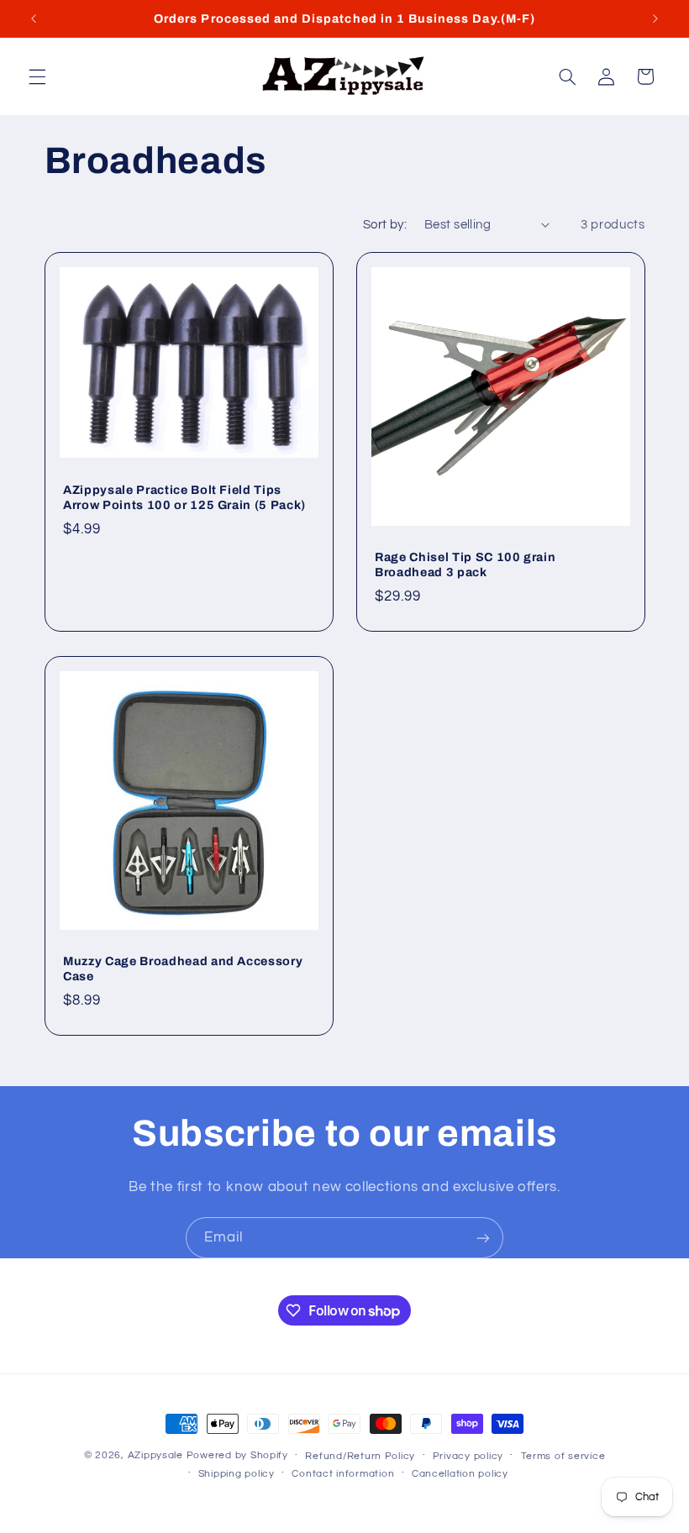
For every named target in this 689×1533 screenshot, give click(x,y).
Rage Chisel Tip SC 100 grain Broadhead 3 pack (465, 564)
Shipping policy (236, 1473)
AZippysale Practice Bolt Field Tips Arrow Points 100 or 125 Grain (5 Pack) (184, 497)
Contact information (343, 1473)
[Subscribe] (483, 1237)
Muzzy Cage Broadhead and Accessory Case (182, 968)
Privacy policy (468, 1456)
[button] (37, 76)
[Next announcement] (655, 18)
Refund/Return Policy (360, 1456)
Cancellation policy (460, 1473)
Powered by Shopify (237, 1455)
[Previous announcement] (33, 18)
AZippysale (155, 1455)
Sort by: (385, 224)
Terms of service (563, 1456)
